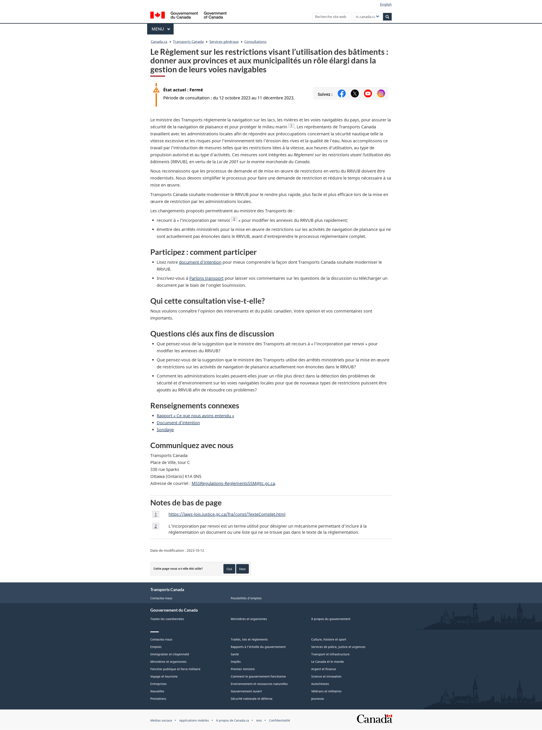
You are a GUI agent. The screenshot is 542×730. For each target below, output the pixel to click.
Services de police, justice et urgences (338, 647)
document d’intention (200, 262)
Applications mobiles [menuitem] (194, 720)
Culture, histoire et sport (328, 639)
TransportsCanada (368, 92)
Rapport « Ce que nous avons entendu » (195, 416)
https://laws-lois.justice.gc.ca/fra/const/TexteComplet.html (227, 514)
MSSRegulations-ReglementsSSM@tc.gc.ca (233, 483)
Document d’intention (178, 422)
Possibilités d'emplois (246, 598)
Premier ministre (243, 669)
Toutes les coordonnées (167, 619)
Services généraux (224, 41)
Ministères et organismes (249, 619)
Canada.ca (159, 41)
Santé (235, 654)
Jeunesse (317, 699)
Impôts (236, 662)
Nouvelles (157, 691)
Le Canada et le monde (327, 662)
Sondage (165, 429)
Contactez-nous (161, 598)
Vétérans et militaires (326, 691)
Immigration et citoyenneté (169, 654)
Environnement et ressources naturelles (259, 684)
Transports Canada (188, 41)
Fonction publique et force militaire (175, 669)
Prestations (158, 699)
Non (242, 569)
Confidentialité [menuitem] (279, 720)
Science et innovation (326, 676)
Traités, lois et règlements (249, 639)
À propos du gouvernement (330, 619)
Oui (229, 569)
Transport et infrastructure (330, 654)
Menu (163, 29)
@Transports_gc (355, 92)
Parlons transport (206, 278)
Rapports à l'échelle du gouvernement (258, 647)
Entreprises (158, 684)
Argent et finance (323, 669)
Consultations (255, 41)
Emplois (156, 647)
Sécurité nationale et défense (251, 699)
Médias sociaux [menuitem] (161, 720)
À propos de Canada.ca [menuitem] (232, 720)
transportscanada (381, 92)
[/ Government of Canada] (188, 16)
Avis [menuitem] (259, 720)
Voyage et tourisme (164, 676)
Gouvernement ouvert (246, 691)
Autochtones (320, 684)
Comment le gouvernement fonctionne (258, 676)
